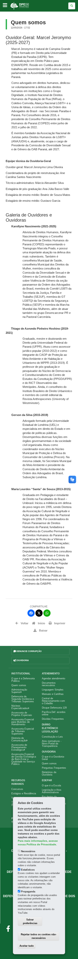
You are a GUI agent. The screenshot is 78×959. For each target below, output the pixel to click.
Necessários (28, 851)
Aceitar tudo (27, 945)
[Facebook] (31, 613)
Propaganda (28, 891)
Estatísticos (28, 869)
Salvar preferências (30, 921)
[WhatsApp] (47, 613)
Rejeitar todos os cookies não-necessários (38, 936)
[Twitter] (39, 613)
